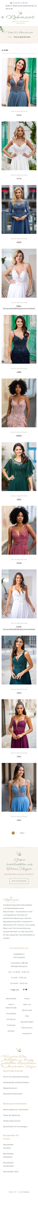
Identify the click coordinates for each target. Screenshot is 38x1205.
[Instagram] (23, 989)
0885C (19, 436)
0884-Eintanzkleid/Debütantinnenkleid (19, 307)
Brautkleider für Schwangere (15, 1127)
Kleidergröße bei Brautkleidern (16, 1082)
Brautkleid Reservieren (12, 1094)
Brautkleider (27, 905)
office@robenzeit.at (19, 966)
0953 (19, 693)
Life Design (25, 1192)
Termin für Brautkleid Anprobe (16, 1077)
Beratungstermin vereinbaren (15, 1110)
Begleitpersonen (10, 1088)
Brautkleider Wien (11, 1172)
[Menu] (4, 17)
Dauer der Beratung (11, 1115)
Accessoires (21, 912)
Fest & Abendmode (19, 111)
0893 (19, 499)
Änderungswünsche (11, 1121)
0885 (19, 372)
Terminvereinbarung (21, 928)
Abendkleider (13, 908)
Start (10, 37)
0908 (19, 563)
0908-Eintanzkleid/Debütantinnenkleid (19, 628)
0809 (19, 242)
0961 (19, 756)
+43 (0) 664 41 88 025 (20, 3)
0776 (19, 179)
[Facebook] (26, 989)
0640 (19, 115)
